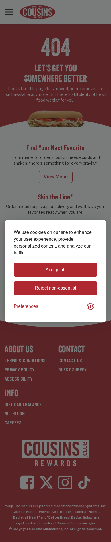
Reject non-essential (55, 288)
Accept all (55, 269)
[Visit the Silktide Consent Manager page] (90, 306)
